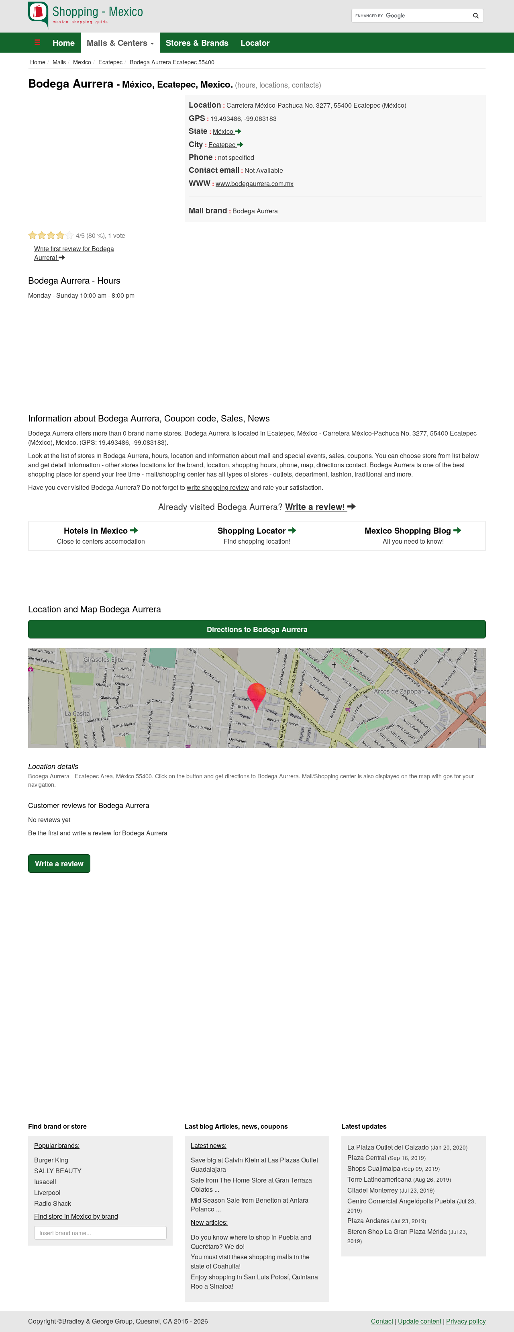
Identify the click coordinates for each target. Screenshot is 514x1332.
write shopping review (218, 487)
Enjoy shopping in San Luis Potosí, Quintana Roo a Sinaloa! (254, 1281)
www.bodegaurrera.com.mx (255, 183)
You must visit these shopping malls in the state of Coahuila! (250, 1261)
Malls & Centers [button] (118, 42)
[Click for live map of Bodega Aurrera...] (257, 698)
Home (64, 42)
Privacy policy (466, 1321)
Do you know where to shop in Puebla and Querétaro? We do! (251, 1241)
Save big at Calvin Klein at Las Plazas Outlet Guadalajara (254, 1164)
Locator (255, 42)
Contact (382, 1321)
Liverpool (47, 1192)
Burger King (51, 1159)
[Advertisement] (100, 155)
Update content (419, 1321)
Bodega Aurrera (255, 210)
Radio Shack (52, 1203)
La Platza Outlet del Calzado (407, 1147)
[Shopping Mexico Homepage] (139, 16)
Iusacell (45, 1181)
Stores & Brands (197, 42)
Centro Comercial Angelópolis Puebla (411, 1205)
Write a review (59, 863)
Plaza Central (386, 1157)
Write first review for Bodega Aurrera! (74, 253)
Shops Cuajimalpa (393, 1168)
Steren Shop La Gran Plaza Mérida (407, 1236)
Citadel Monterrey (391, 1190)
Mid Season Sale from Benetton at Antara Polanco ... (249, 1204)
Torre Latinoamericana (399, 1179)
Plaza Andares (386, 1220)
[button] (37, 43)
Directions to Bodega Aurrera (257, 629)
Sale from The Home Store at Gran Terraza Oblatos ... (251, 1184)
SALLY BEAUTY (58, 1170)
